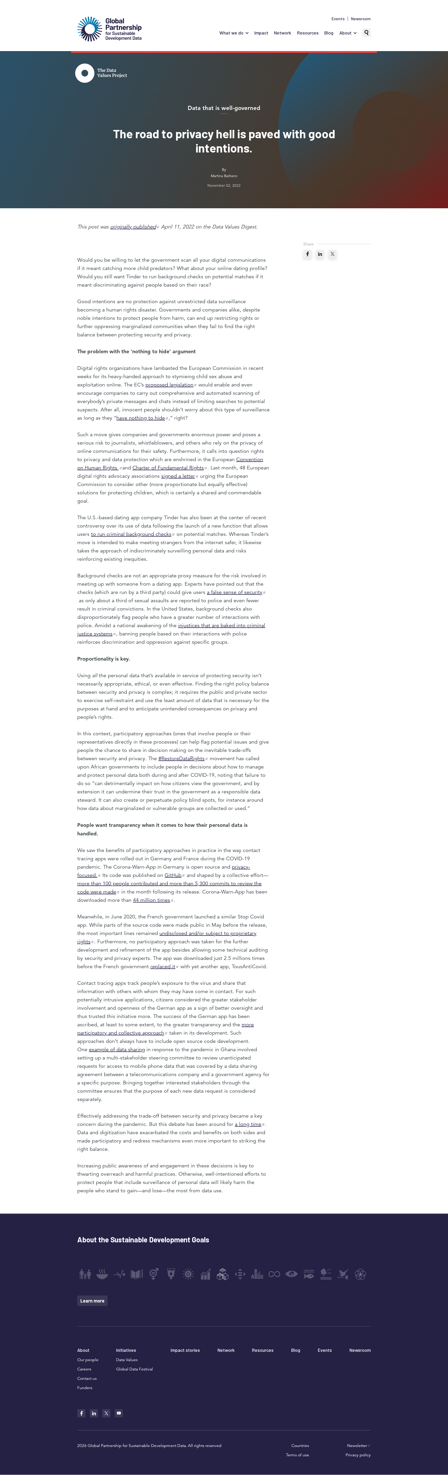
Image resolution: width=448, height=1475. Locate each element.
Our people (88, 1359)
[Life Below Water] (309, 1274)
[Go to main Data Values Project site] (101, 74)
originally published (133, 227)
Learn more (92, 1301)
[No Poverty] (85, 1274)
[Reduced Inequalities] (240, 1274)
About (345, 33)
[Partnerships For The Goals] (360, 1274)
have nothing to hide (140, 418)
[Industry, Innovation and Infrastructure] (222, 1274)
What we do (231, 33)
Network (282, 33)
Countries (300, 1445)
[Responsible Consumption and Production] (274, 1274)
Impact (261, 33)
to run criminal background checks (131, 534)
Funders (84, 1387)
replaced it (162, 966)
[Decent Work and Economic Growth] (205, 1274)
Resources (308, 33)
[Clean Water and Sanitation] (171, 1274)
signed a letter (178, 476)
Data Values (127, 1359)
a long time (248, 1124)
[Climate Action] (291, 1274)
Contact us (87, 1378)
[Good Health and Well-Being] (119, 1274)
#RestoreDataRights (181, 758)
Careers (84, 1369)
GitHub (173, 875)
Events (338, 19)
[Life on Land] (326, 1274)
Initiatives (126, 1350)
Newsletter (357, 1445)
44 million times (151, 900)
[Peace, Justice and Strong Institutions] (343, 1274)
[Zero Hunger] (102, 1274)
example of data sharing (117, 1049)
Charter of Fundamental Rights (168, 468)
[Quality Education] (136, 1274)
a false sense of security (234, 592)
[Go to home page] (109, 30)
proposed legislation (169, 385)
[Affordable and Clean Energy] (188, 1274)
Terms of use (297, 1455)
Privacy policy (358, 1455)
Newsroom (361, 19)
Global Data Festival (134, 1369)
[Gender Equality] (154, 1274)
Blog (328, 33)
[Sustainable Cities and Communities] (257, 1274)
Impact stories (185, 1350)
